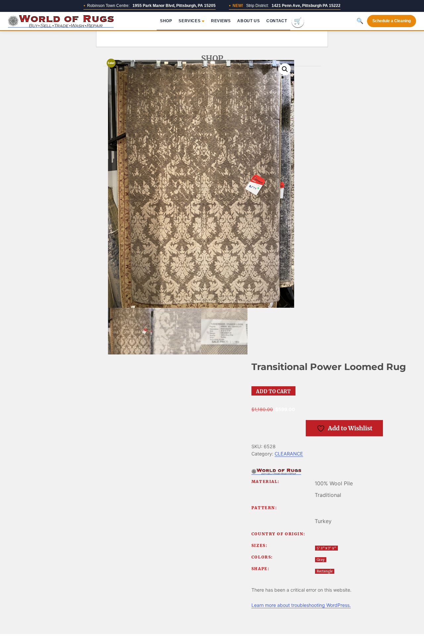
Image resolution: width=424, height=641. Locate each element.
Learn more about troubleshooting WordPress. (301, 605)
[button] (285, 69)
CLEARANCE (289, 453)
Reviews (221, 21)
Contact (276, 21)
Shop (166, 21)
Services (189, 21)
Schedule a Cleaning (391, 21)
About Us (248, 21)
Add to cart (273, 392)
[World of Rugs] (276, 471)
